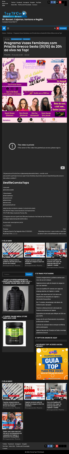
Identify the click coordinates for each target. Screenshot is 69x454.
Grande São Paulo (14, 253)
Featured (8, 225)
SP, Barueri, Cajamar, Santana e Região (22, 19)
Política (6, 427)
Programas (26, 39)
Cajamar (28, 253)
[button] (8, 28)
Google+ (32, 2)
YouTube (38, 2)
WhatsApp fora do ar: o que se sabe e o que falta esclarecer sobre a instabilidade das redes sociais (52, 231)
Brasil (5, 253)
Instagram (26, 2)
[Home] (4, 28)
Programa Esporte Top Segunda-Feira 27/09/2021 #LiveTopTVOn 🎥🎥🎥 (17, 231)
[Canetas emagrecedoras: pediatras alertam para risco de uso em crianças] (12, 250)
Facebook (19, 2)
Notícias (7, 39)
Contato (34, 4)
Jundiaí (49, 255)
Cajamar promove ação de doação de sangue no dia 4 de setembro (34, 261)
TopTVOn (8, 54)
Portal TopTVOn (35, 452)
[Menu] (8, 28)
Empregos (50, 253)
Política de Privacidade (24, 4)
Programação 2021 (16, 39)
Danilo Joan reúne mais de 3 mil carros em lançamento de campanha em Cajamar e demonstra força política (48, 297)
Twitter (13, 2)
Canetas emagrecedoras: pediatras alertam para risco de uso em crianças (12, 261)
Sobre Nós (14, 4)
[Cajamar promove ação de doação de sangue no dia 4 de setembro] (34, 250)
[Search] (55, 28)
